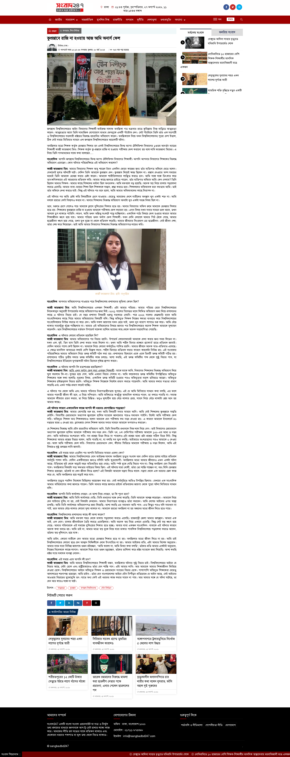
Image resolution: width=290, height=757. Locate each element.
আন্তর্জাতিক (87, 19)
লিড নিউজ (74, 30)
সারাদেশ (70, 19)
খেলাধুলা (152, 19)
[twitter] (233, 7)
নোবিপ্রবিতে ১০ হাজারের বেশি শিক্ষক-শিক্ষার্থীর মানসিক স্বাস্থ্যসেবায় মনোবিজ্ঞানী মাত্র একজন (225, 754)
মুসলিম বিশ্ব (103, 19)
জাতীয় (58, 19)
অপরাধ (129, 19)
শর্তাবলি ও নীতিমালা (192, 725)
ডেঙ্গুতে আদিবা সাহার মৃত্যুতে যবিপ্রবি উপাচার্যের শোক (143, 754)
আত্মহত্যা (61, 588)
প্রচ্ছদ (53, 31)
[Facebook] (51, 603)
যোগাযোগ (230, 725)
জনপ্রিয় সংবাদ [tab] (227, 32)
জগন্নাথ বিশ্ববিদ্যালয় (88, 588)
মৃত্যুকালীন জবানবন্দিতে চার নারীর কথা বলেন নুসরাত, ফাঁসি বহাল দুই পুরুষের (154, 681)
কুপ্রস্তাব (73, 588)
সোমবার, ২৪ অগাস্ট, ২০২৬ (104, 696)
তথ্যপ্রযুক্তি (165, 19)
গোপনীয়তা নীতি (213, 725)
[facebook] (226, 7)
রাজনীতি (117, 19)
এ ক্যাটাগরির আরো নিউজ (62, 612)
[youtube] (239, 7)
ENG (230, 19)
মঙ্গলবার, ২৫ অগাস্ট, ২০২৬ (60, 649)
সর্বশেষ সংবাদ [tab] (196, 33)
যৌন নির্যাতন (106, 588)
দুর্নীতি (140, 19)
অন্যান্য (178, 19)
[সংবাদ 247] (70, 7)
